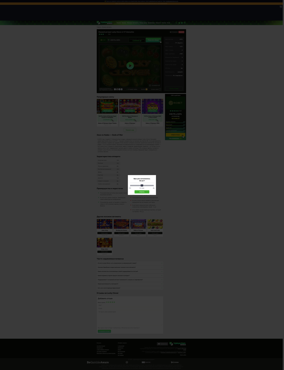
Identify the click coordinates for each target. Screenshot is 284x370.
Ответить (141, 191)
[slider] (142, 185)
